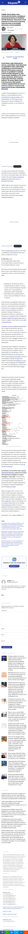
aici (24, 360)
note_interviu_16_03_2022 (6, 166)
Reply (2, 595)
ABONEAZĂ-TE (14, 566)
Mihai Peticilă (10, 27)
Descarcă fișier (17, 166)
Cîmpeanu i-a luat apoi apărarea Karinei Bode (13, 326)
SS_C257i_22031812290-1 (7, 246)
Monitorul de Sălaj (11, 486)
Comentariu (4, 610)
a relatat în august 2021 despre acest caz (12, 318)
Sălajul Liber (8, 505)
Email (3, 634)
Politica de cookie (7, 911)
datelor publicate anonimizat (12, 85)
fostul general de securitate (13, 356)
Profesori (3, 9)
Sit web (3, 640)
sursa (3, 391)
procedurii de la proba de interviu (10, 97)
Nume (3, 628)
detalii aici (19, 360)
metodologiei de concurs (12, 250)
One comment (11, 30)
